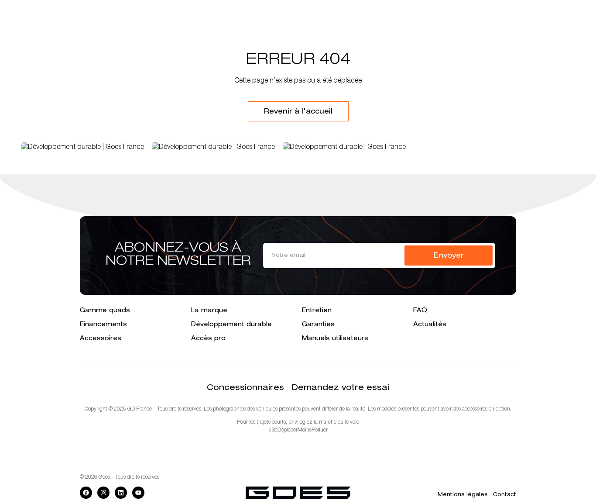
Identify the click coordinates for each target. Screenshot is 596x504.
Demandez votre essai (340, 388)
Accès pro (208, 339)
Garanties (318, 325)
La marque (209, 311)
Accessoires (100, 339)
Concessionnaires (245, 388)
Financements (103, 325)
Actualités (429, 325)
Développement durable (231, 325)
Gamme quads (105, 311)
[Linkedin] (121, 493)
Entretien (317, 311)
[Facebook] (86, 493)
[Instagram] (103, 493)
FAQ (420, 311)
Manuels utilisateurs (335, 339)
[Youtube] (138, 493)
